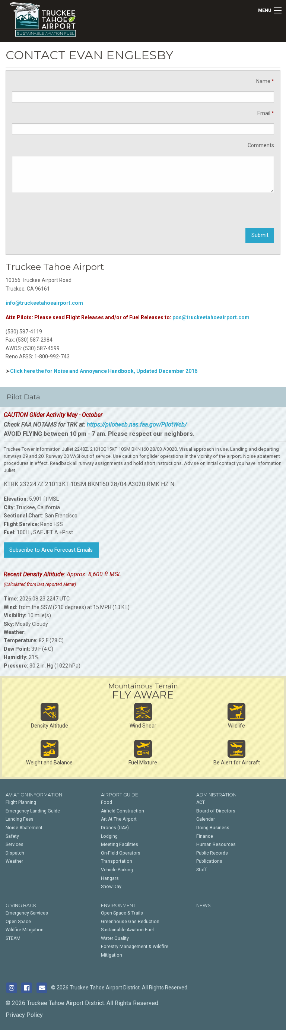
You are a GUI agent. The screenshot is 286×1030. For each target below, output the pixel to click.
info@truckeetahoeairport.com (44, 303)
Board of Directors (215, 811)
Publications (209, 861)
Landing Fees (20, 819)
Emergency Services (27, 913)
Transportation (116, 861)
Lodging (109, 836)
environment (118, 905)
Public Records (212, 853)
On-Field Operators (120, 853)
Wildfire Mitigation (25, 929)
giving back (21, 905)
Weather (14, 861)
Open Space (18, 921)
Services (14, 844)
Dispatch (15, 853)
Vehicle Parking (117, 869)
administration (216, 795)
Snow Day (111, 886)
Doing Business (212, 827)
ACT (200, 802)
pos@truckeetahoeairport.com (211, 317)
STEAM (13, 938)
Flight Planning (21, 802)
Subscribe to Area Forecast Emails (51, 550)
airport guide (119, 795)
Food (106, 802)
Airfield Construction (122, 811)
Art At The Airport (119, 819)
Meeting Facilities (119, 844)
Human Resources (216, 844)
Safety (12, 836)
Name (265, 81)
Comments (261, 145)
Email (265, 113)
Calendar (205, 819)
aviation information (34, 795)
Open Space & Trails (122, 913)
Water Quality (115, 938)
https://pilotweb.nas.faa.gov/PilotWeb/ (137, 424)
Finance (204, 836)
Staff (201, 869)
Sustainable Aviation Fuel (127, 929)
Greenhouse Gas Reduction (130, 921)
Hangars (110, 878)
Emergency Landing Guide (33, 811)
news (203, 905)
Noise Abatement (24, 827)
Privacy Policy (24, 1014)
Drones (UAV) (115, 827)
